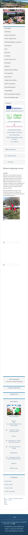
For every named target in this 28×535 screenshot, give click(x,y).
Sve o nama (8, 28)
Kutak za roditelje (10, 59)
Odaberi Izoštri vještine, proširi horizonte (14, 138)
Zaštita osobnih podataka (12, 94)
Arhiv (14, 517)
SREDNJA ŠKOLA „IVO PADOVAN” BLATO (10, 4)
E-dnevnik (7, 56)
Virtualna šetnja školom (14, 416)
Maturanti (8, 63)
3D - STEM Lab (14, 142)
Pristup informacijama (11, 97)
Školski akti (8, 77)
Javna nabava (8, 90)
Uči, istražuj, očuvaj (14, 135)
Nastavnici (8, 31)
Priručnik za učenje (9, 488)
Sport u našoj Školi (10, 38)
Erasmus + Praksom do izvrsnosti (14, 111)
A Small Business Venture (14, 130)
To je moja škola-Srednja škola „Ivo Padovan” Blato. (14, 424)
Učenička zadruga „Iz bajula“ (13, 42)
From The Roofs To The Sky (14, 132)
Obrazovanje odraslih (11, 70)
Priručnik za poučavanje (10, 491)
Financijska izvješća (11, 80)
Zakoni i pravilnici (10, 83)
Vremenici (10, 162)
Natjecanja (8, 45)
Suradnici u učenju (8, 484)
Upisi (6, 49)
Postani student (8, 481)
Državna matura (11, 156)
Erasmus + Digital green (14, 121)
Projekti (7, 66)
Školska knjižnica (10, 87)
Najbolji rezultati (10, 35)
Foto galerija (9, 73)
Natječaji (7, 52)
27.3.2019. (5, 173)
